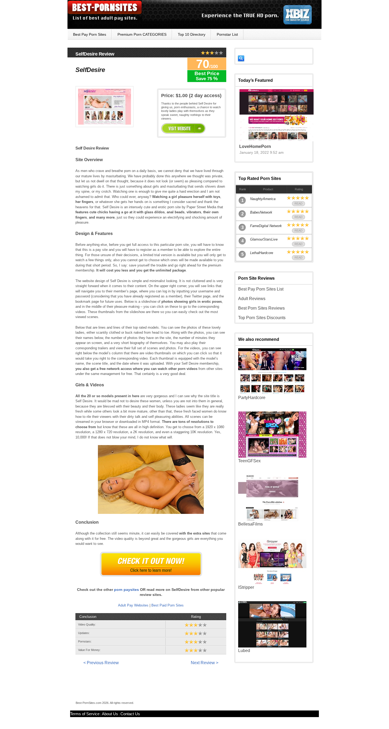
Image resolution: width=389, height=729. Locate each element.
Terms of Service (84, 714)
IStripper (246, 587)
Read (298, 203)
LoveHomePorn (255, 146)
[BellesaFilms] (272, 519)
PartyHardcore (251, 397)
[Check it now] (151, 564)
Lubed (244, 650)
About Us (110, 714)
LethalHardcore (261, 253)
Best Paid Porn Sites (167, 605)
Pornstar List (227, 34)
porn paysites (126, 589)
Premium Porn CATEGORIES (141, 34)
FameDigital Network (266, 226)
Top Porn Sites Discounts (262, 317)
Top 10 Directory (191, 34)
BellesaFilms (250, 524)
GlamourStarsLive (264, 239)
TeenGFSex (249, 461)
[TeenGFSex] (272, 456)
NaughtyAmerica (262, 199)
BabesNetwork (261, 212)
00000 (183, 128)
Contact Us (130, 714)
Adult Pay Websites (133, 605)
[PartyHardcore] (272, 393)
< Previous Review (101, 662)
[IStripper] (272, 583)
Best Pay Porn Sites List (260, 289)
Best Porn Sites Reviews (261, 308)
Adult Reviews (251, 298)
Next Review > (204, 662)
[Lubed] (272, 646)
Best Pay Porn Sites (89, 34)
